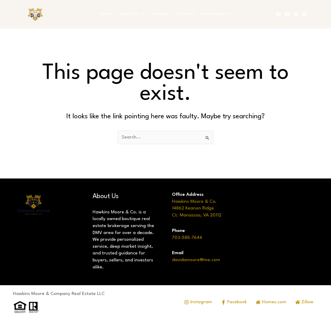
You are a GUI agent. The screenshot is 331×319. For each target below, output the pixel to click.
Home (106, 14)
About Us (129, 14)
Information (213, 14)
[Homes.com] (295, 14)
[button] (141, 14)
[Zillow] (304, 14)
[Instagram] (287, 14)
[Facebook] (278, 14)
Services (160, 14)
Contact (185, 14)
